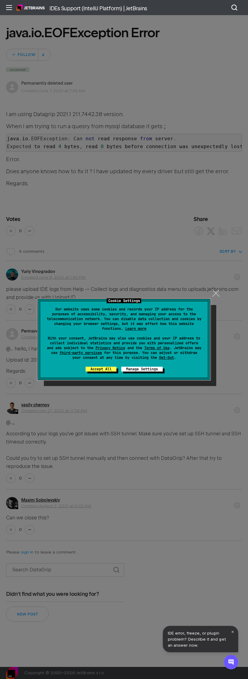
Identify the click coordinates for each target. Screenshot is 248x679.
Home (31, 8)
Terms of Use (157, 348)
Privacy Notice (110, 348)
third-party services (81, 352)
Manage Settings (142, 369)
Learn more (135, 328)
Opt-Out (166, 357)
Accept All (101, 369)
